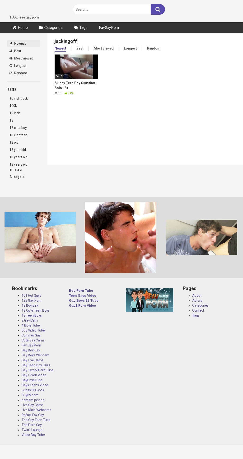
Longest (20, 66)
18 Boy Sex (30, 305)
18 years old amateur (18, 167)
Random (20, 73)
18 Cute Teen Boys (36, 310)
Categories (53, 27)
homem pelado (33, 400)
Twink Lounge (32, 430)
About (196, 295)
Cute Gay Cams (33, 340)
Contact (198, 310)
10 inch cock (18, 98)
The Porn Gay (32, 425)
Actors (197, 300)
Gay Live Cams (32, 360)
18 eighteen (18, 135)
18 (11, 120)
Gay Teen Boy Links (36, 365)
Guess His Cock (33, 390)
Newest (20, 43)
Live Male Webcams (36, 410)
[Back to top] (227, 445)
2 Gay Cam (30, 320)
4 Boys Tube (31, 325)
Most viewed (23, 58)
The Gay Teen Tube (36, 420)
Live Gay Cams (32, 405)
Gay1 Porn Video (34, 375)
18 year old (17, 150)
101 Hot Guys (31, 295)
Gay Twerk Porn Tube (38, 370)
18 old (14, 142)
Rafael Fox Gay (33, 415)
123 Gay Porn (32, 300)
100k (13, 106)
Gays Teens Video (35, 385)
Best (17, 51)
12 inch (14, 113)
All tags (15, 177)
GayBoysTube (32, 380)
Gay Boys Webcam (35, 355)
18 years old (18, 157)
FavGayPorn (109, 27)
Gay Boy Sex (31, 350)
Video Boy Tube (33, 435)
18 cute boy (18, 128)
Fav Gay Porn (31, 345)
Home (23, 27)
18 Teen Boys (32, 315)
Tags (83, 27)
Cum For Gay (31, 335)
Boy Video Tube (33, 330)
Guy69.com (30, 395)
